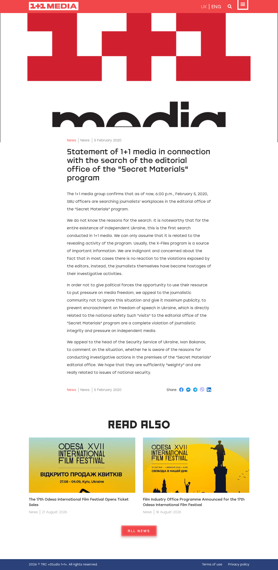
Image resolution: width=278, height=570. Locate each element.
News (71, 140)
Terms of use (212, 564)
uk (204, 6)
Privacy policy (238, 564)
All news (139, 531)
